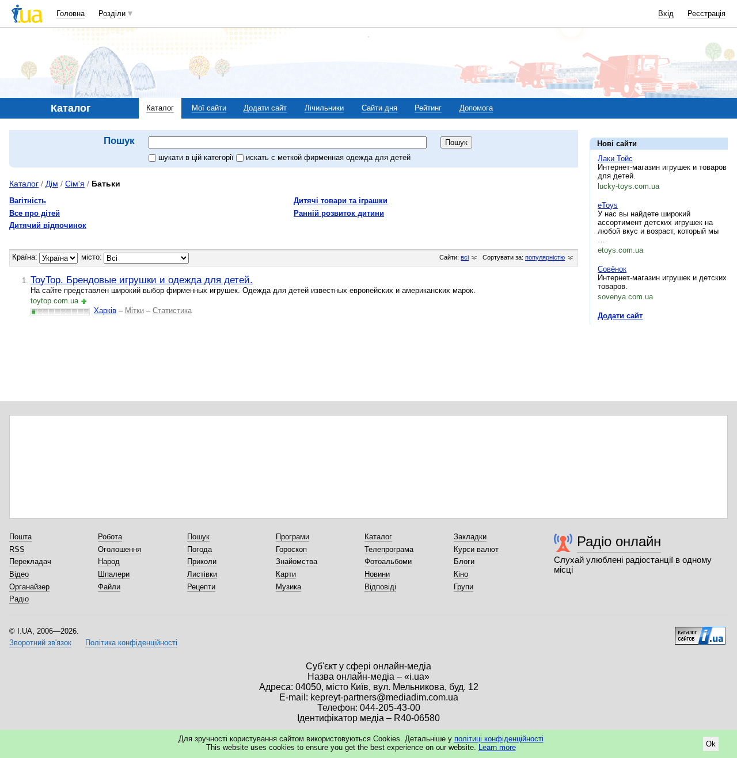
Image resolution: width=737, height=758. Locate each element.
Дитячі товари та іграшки (341, 200)
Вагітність (27, 200)
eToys (608, 205)
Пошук (198, 536)
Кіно (461, 574)
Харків (105, 310)
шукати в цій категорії (197, 157)
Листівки (202, 574)
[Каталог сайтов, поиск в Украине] (700, 631)
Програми (292, 536)
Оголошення (119, 549)
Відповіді (380, 586)
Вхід (666, 13)
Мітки (134, 310)
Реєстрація (706, 13)
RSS (17, 549)
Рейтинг (428, 108)
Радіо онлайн (619, 541)
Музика (288, 586)
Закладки (470, 536)
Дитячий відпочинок (47, 225)
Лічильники (324, 108)
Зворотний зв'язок (40, 642)
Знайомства (296, 561)
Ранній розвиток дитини (339, 213)
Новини (377, 574)
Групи (463, 586)
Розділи (112, 13)
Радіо (19, 599)
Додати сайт (265, 108)
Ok (711, 744)
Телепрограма (388, 549)
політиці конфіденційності (499, 738)
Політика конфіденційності (131, 642)
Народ (109, 561)
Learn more (497, 747)
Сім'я (75, 183)
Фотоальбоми (388, 561)
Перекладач (30, 561)
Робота (110, 536)
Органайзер (29, 586)
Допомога (476, 108)
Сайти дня (379, 108)
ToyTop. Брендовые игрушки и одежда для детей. (142, 279)
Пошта (20, 536)
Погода (199, 549)
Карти (286, 574)
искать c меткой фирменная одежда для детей (328, 157)
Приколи (201, 561)
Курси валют (476, 549)
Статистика (172, 310)
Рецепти (201, 586)
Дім (51, 183)
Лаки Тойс (615, 158)
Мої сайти (209, 108)
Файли (109, 586)
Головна (70, 13)
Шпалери (114, 574)
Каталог (160, 108)
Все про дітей (34, 213)
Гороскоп (291, 549)
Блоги (464, 561)
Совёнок (612, 269)
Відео (19, 574)
